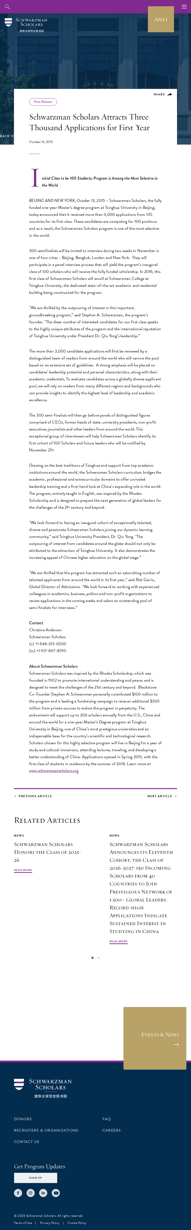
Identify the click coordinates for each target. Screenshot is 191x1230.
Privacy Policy (50, 1222)
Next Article (159, 796)
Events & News (160, 1034)
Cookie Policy (77, 1222)
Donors (23, 1119)
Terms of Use (23, 1222)
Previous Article (35, 796)
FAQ (106, 1119)
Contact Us (26, 1142)
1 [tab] (92, 958)
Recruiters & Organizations (46, 1130)
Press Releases (43, 102)
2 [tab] (99, 958)
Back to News (13, 136)
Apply (161, 19)
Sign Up (35, 1178)
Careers (111, 1130)
